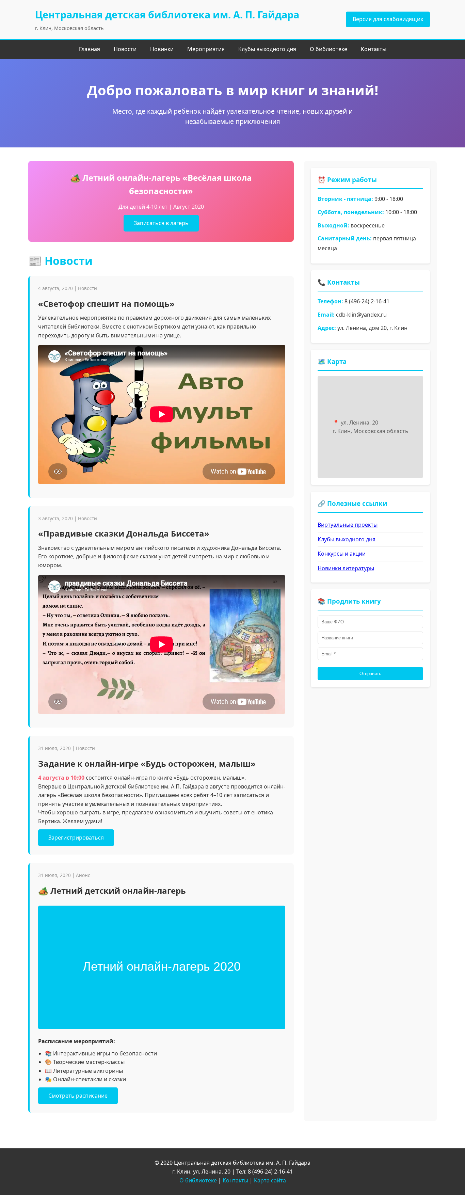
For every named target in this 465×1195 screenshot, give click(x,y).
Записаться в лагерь (161, 223)
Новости (125, 49)
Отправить (370, 673)
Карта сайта (270, 1180)
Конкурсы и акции (342, 553)
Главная (89, 49)
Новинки (162, 49)
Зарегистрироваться (76, 837)
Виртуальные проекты (348, 524)
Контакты (373, 49)
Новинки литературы (346, 568)
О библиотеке (328, 49)
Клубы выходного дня (267, 49)
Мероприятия (206, 49)
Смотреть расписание (78, 1095)
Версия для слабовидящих (388, 19)
